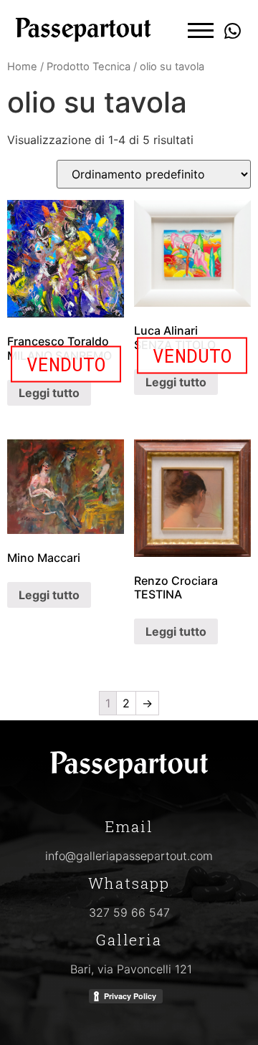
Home (22, 66)
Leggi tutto (49, 393)
